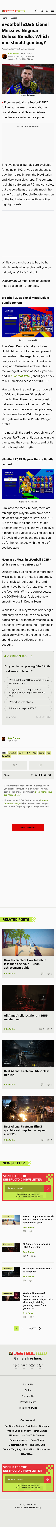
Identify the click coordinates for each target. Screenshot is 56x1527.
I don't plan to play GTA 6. (22, 708)
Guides (14, 18)
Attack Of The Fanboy (19, 1430)
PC (28, 753)
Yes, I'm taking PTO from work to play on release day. (29, 681)
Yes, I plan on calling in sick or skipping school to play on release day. (27, 692)
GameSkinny (37, 1440)
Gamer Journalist (18, 1440)
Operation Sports (18, 1444)
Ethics (28, 1390)
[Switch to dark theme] (47, 10)
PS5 (34, 753)
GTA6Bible (27, 1454)
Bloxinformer (44, 1449)
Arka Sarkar (13, 53)
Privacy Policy (35, 1196)
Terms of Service (21, 1196)
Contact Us (28, 1396)
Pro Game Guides (14, 1426)
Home (4, 18)
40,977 (32, 1328)
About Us (28, 1384)
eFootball (12, 753)
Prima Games (40, 1430)
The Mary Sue (37, 1444)
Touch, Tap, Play (12, 1449)
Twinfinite (31, 1426)
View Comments (28, 827)
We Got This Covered (33, 1435)
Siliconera (14, 1435)
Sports (41, 753)
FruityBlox (28, 1449)
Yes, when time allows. (21, 702)
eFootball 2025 (21, 376)
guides (21, 753)
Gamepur (44, 1426)
